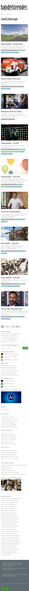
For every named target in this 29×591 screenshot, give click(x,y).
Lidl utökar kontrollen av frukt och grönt (10, 543)
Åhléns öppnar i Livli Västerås (7, 341)
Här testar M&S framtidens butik (8, 369)
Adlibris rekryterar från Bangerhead (9, 335)
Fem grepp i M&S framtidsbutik (8, 470)
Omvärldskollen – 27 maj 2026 (9, 243)
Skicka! (25, 348)
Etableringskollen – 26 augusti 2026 (11, 44)
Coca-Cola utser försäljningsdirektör (11, 309)
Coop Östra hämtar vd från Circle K (9, 533)
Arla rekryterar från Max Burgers (10, 212)
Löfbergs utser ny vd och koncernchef (9, 458)
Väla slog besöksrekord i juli (7, 441)
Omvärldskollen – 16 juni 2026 (11, 359)
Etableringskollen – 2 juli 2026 (10, 143)
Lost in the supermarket (9, 386)
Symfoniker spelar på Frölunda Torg (9, 545)
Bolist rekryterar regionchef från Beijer (10, 456)
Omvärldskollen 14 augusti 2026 (11, 354)
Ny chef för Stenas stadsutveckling (9, 337)
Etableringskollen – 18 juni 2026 (10, 177)
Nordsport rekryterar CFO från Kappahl (10, 541)
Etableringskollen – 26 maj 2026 (10, 278)
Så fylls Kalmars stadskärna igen (8, 547)
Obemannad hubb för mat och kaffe (11, 111)
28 (13, 326)
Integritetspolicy (6, 580)
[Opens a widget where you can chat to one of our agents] (5, 588)
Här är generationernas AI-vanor (8, 373)
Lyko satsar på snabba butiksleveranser (10, 521)
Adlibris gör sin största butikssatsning (9, 426)
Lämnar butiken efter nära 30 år (8, 512)
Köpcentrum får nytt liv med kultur (9, 437)
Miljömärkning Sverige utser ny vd (8, 454)
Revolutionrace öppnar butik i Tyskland (10, 548)
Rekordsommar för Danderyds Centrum (10, 539)
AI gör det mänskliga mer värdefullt (9, 367)
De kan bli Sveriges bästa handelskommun (10, 535)
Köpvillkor (4, 578)
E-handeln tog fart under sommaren (9, 514)
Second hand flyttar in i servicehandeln (10, 537)
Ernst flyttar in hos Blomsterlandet (9, 339)
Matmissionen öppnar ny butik (8, 527)
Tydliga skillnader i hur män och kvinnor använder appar (13, 474)
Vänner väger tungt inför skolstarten (9, 552)
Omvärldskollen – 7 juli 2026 (10, 356)
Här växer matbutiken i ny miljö (8, 365)
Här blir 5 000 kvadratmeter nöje (8, 435)
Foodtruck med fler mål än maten (10, 79)
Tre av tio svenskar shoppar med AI (9, 371)
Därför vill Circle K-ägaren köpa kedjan (10, 472)
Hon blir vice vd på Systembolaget (9, 550)
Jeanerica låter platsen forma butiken (9, 419)
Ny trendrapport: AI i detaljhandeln (10, 390)
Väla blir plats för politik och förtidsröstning (10, 333)
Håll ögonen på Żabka (9, 383)
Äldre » (18, 326)
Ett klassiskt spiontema (9, 380)
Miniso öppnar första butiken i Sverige (9, 375)
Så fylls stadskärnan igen (6, 468)
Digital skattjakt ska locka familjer (8, 443)
